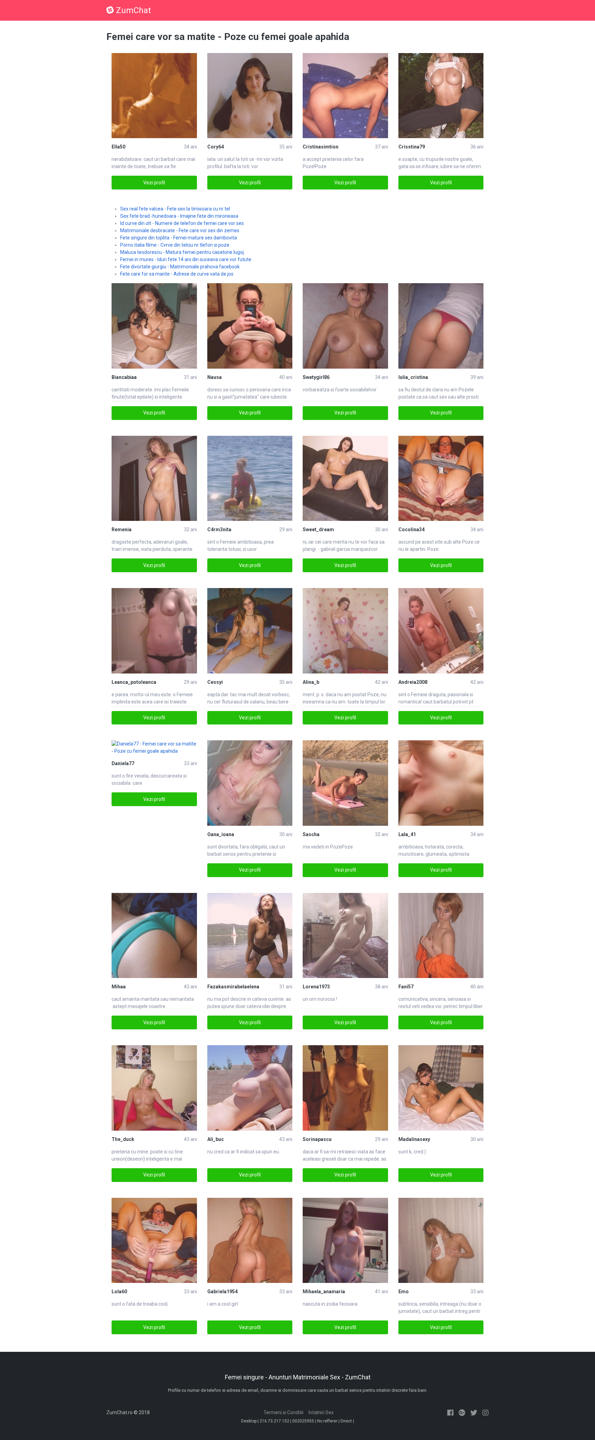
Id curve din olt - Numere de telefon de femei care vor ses (182, 223)
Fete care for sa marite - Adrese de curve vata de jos (176, 274)
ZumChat (133, 10)
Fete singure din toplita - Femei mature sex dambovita (178, 237)
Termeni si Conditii (283, 1412)
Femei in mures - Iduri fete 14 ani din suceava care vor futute (185, 259)
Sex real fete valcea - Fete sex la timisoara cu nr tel (175, 209)
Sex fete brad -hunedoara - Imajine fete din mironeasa (179, 216)
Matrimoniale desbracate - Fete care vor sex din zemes (179, 230)
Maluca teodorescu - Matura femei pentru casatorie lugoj (182, 252)
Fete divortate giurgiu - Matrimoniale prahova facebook (180, 266)
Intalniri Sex (321, 1412)
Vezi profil (154, 182)
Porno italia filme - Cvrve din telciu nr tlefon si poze (174, 245)
